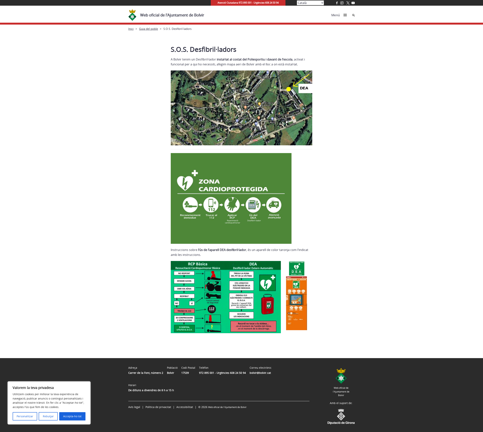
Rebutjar (48, 416)
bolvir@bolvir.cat (260, 373)
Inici (131, 29)
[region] (49, 402)
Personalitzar (25, 416)
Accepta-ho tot (72, 416)
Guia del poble (148, 29)
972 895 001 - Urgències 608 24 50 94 (222, 373)
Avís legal (134, 407)
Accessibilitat (184, 407)
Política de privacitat (158, 407)
